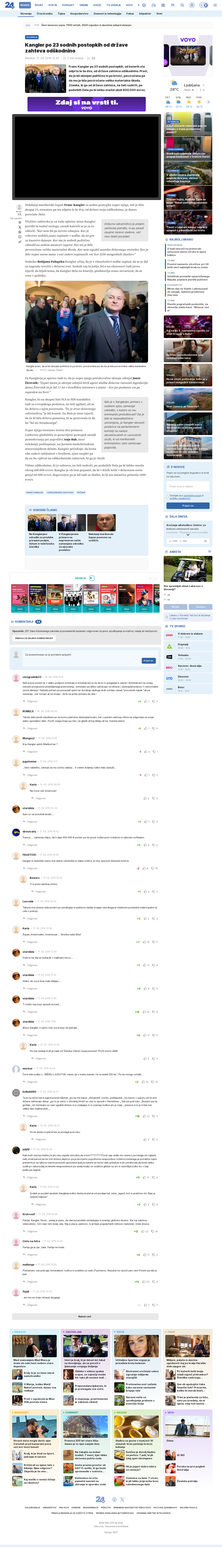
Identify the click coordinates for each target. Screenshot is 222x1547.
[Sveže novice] (28, 25)
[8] (108, 598)
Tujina (61, 13)
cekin (171, 1332)
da (168, 594)
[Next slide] (155, 578)
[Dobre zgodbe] (144, 5)
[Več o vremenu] (208, 102)
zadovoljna (73, 1332)
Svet (159, 13)
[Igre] (153, 5)
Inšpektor (145, 13)
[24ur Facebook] (114, 1499)
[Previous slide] (150, 578)
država (81, 492)
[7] (90, 598)
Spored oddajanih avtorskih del (115, 1513)
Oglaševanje (32, 1507)
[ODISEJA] (85, 578)
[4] (37, 598)
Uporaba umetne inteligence (154, 1513)
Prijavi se (148, 660)
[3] (19, 598)
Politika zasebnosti (165, 1507)
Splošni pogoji (188, 1507)
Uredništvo (49, 1507)
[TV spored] (163, 5)
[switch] (203, 5)
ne (168, 599)
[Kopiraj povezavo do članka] (19, 241)
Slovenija (26, 13)
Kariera (76, 1507)
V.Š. (20, 214)
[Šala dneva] (205, 541)
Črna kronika (44, 13)
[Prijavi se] (192, 5)
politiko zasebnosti (180, 498)
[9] (126, 598)
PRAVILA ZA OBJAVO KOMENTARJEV (34, 638)
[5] (55, 598)
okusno (122, 1412)
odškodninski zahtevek (60, 492)
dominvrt (71, 1412)
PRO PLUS (64, 1507)
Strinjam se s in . (187, 497)
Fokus (130, 13)
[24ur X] (122, 1499)
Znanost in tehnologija (107, 13)
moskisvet (21, 1412)
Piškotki (106, 1507)
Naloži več (84, 1316)
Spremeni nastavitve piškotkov (132, 1507)
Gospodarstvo (79, 13)
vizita (120, 1332)
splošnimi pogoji (192, 495)
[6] (73, 598)
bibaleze (20, 1332)
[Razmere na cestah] (173, 5)
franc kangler (34, 492)
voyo (171, 1412)
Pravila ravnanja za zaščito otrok (72, 1513)
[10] (144, 598)
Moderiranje (90, 1507)
